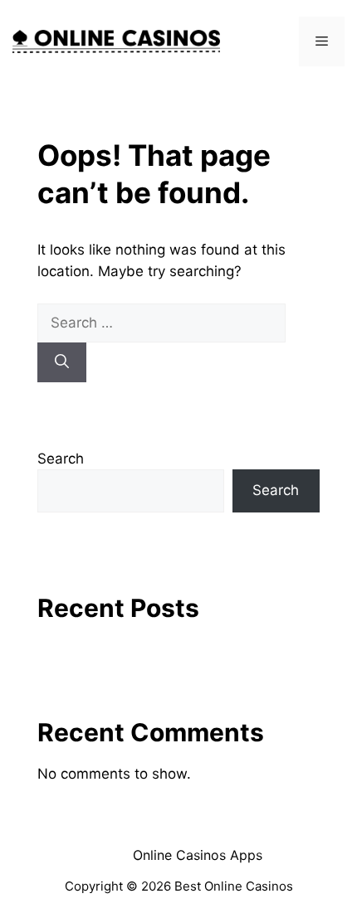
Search (60, 458)
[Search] (61, 362)
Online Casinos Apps (197, 855)
